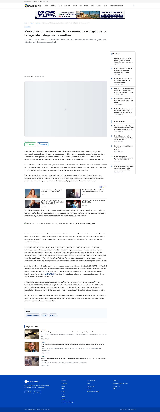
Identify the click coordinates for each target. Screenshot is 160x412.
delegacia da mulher (33, 315)
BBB (81, 5)
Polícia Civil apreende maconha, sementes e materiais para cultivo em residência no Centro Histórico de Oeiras (124, 90)
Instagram (37, 392)
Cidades (52, 5)
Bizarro (86, 5)
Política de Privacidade (93, 391)
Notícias (32, 23)
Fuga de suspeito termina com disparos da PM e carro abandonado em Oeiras (123, 70)
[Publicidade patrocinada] (80, 14)
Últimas (60, 5)
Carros (98, 5)
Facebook (28, 392)
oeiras (44, 315)
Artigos (75, 5)
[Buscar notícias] (134, 5)
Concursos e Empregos (116, 5)
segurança (53, 315)
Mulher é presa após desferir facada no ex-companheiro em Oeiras (123, 100)
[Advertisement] (65, 58)
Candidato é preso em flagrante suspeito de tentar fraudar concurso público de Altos (124, 168)
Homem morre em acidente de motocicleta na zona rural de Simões (123, 147)
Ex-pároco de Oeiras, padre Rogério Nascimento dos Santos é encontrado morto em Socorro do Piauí (123, 60)
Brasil (92, 5)
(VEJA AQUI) (49, 274)
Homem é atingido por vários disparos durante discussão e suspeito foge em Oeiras (68, 332)
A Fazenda (67, 5)
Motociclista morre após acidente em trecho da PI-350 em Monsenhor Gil (123, 137)
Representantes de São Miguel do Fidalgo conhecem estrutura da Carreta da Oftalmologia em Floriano (124, 128)
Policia (38, 23)
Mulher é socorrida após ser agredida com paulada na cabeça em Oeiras (123, 80)
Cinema (105, 5)
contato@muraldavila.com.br (120, 383)
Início (46, 5)
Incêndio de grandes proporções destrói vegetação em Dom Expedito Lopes (123, 158)
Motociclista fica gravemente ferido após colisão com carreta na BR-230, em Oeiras (123, 110)
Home (88, 383)
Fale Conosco (91, 386)
